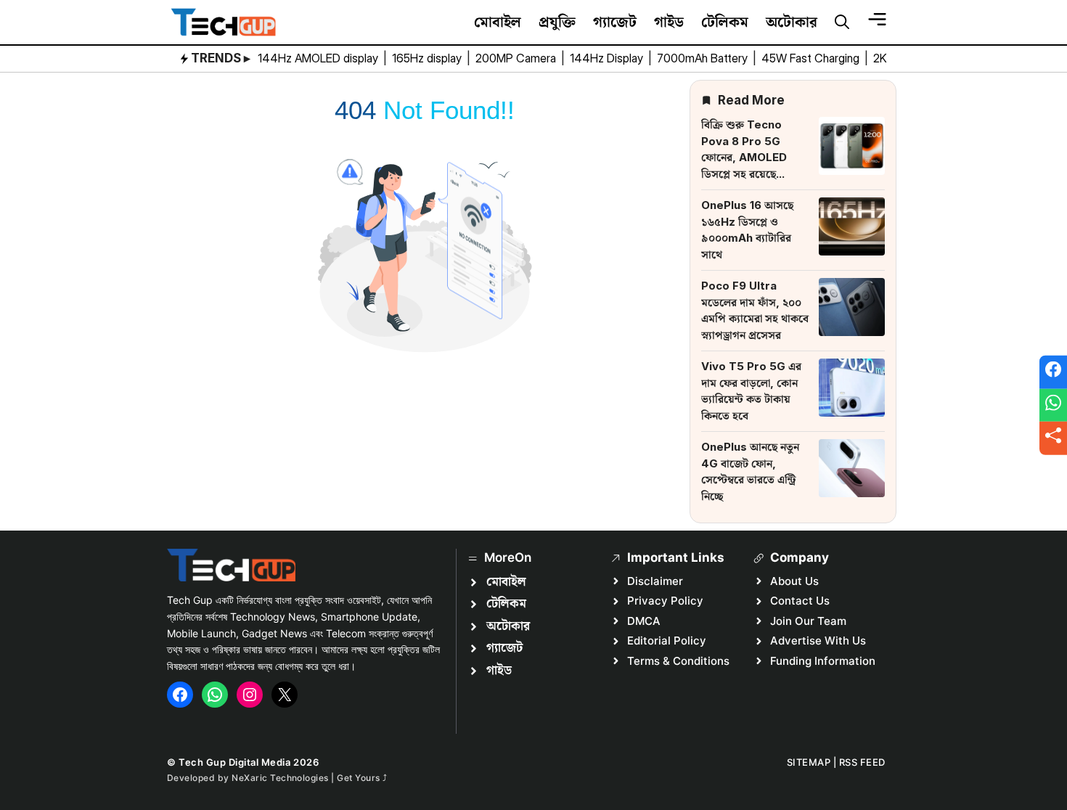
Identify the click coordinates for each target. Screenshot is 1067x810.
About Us (794, 581)
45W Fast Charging (811, 58)
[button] (842, 22)
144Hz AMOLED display (319, 58)
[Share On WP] (1053, 405)
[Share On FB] (1053, 372)
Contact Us (800, 601)
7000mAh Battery (704, 58)
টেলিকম (724, 21)
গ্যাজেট (615, 21)
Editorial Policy (666, 640)
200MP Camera (517, 58)
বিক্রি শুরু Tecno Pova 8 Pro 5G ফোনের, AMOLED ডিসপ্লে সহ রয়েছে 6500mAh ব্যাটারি (745, 157)
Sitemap (809, 762)
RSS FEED (862, 762)
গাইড (669, 21)
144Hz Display (608, 58)
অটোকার (791, 21)
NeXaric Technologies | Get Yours (307, 777)
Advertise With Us (818, 640)
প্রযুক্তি (557, 21)
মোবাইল (497, 21)
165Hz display (428, 58)
